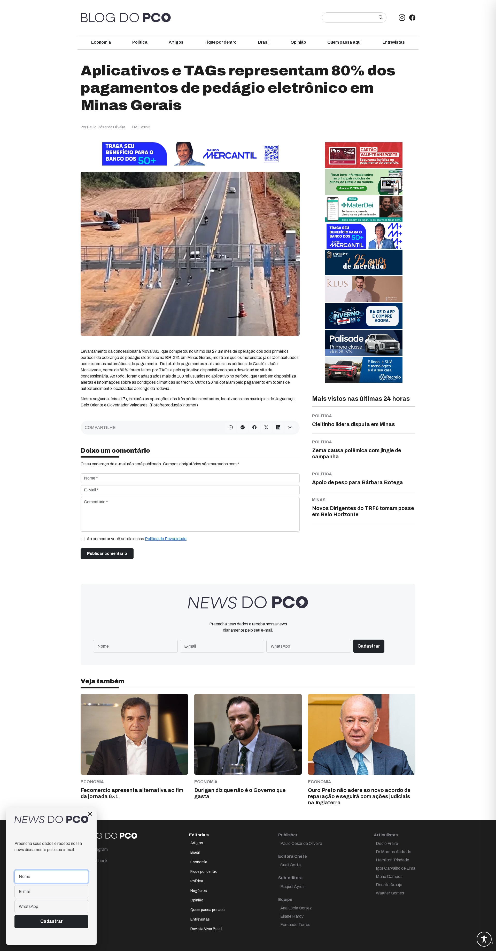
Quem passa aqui (344, 42)
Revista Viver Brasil (206, 929)
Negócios (198, 891)
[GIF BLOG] (363, 155)
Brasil (263, 42)
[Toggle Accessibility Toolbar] (484, 939)
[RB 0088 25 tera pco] (363, 369)
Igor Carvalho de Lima (395, 868)
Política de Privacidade (166, 539)
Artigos (176, 42)
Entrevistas (394, 42)
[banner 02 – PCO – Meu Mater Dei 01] (363, 208)
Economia (101, 42)
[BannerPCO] (363, 289)
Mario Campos (389, 876)
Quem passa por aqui (207, 910)
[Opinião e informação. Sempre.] (126, 17)
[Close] (90, 814)
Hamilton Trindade (392, 860)
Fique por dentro (221, 42)
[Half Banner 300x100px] (363, 235)
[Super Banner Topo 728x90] (190, 153)
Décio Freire (387, 843)
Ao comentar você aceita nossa (137, 539)
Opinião (298, 42)
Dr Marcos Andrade (393, 852)
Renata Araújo (389, 885)
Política (140, 42)
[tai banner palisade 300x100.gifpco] (363, 342)
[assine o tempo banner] (363, 181)
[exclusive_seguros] (363, 262)
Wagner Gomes (390, 893)
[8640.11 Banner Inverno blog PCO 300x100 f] (363, 315)
